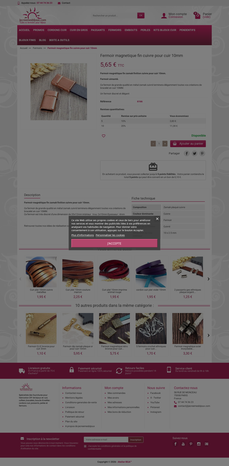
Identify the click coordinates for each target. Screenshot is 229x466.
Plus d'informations (82, 235)
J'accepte (114, 243)
